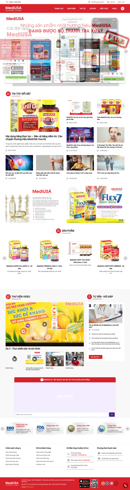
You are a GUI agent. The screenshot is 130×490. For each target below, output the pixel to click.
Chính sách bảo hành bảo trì (45, 461)
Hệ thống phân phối (97, 2)
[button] (61, 82)
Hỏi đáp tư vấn (40, 464)
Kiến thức (104, 9)
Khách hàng (9, 368)
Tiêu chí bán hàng (11, 452)
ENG (119, 2)
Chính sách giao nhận (12, 455)
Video (114, 9)
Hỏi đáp (93, 9)
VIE (123, 2)
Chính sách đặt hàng (42, 458)
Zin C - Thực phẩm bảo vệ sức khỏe (23, 348)
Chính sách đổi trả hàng (13, 458)
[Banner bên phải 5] (95, 204)
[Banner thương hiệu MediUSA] (34, 204)
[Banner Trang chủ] (65, 49)
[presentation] (4, 52)
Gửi (112, 414)
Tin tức (83, 9)
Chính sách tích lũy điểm (43, 452)
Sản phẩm (71, 9)
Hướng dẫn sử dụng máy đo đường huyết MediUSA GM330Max (34, 368)
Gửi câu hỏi (95, 357)
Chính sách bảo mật (12, 461)
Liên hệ (112, 2)
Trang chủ (58, 9)
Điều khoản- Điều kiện (12, 464)
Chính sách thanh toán (43, 455)
